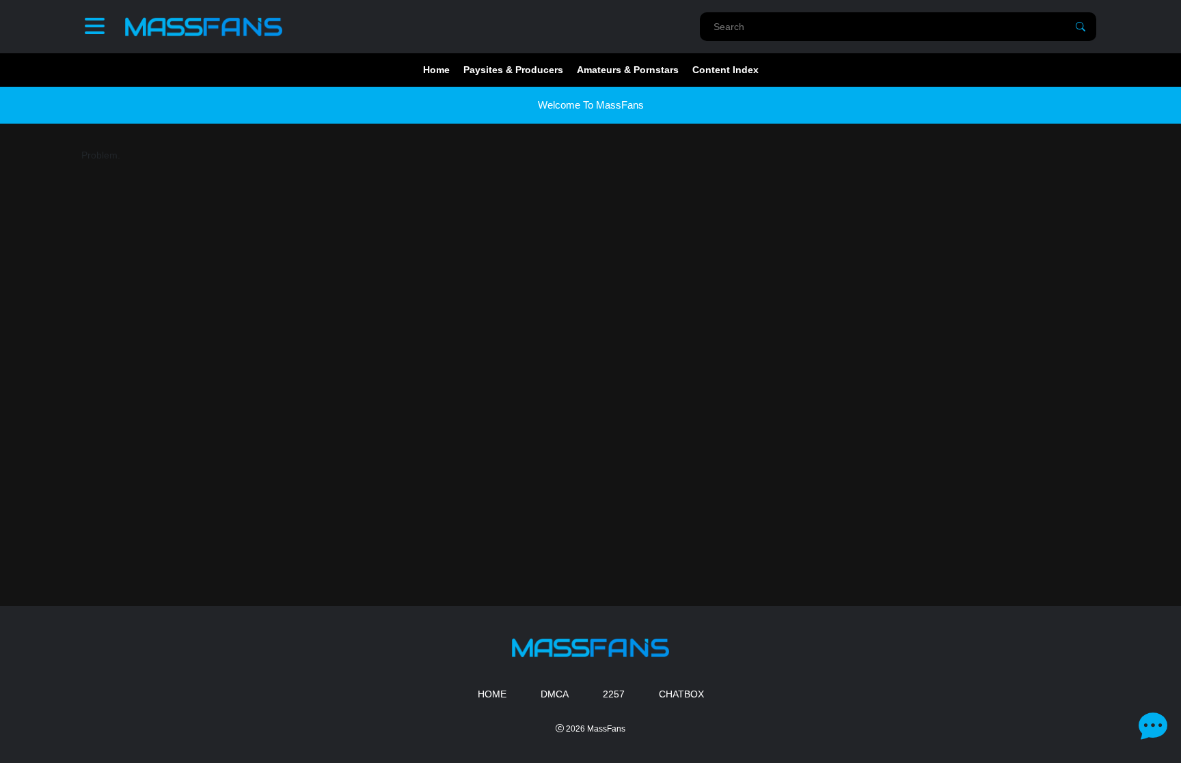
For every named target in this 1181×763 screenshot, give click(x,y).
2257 (614, 694)
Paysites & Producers (513, 69)
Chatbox (681, 694)
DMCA (555, 694)
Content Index (725, 69)
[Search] (1080, 26)
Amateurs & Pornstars (628, 69)
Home (436, 69)
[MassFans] (203, 26)
